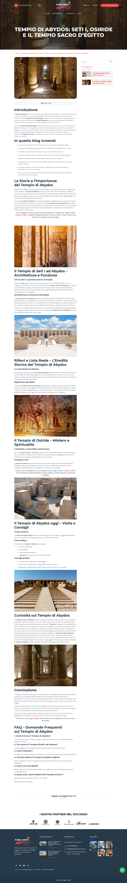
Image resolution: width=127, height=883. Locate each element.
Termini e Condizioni (48, 869)
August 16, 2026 (52, 847)
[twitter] (20, 865)
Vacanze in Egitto (21, 215)
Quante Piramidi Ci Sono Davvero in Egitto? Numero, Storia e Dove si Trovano (54, 843)
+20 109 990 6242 (72, 846)
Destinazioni (57, 13)
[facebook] (16, 865)
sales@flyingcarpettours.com (76, 849)
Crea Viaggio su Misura (109, 5)
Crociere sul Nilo (68, 471)
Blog (79, 13)
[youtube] (23, 865)
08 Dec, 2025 (47, 103)
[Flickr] (27, 865)
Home (48, 13)
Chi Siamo (69, 13)
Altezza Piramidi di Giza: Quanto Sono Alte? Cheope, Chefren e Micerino (54, 853)
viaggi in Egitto (33, 718)
